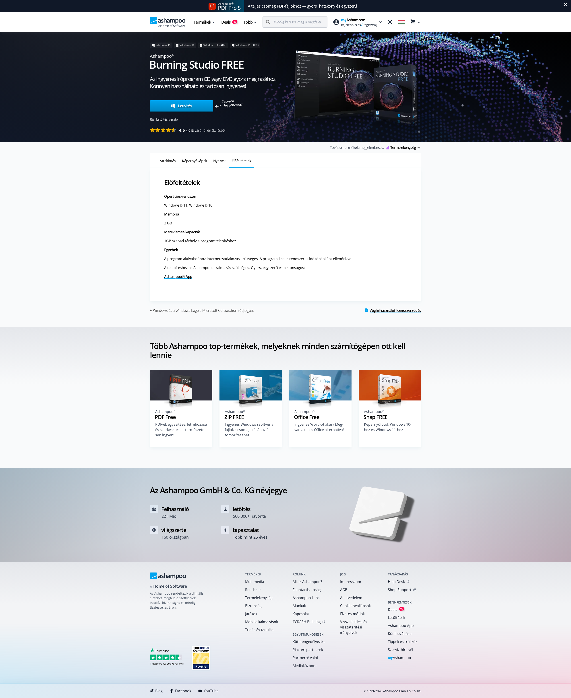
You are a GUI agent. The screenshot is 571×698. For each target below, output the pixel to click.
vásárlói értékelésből (202, 130)
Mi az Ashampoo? (307, 581)
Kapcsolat (301, 613)
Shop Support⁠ (399, 589)
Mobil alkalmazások (261, 621)
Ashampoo (399, 658)
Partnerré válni (305, 657)
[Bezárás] (565, 4)
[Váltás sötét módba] (390, 22)
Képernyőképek (194, 160)
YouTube (211, 690)
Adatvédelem (351, 597)
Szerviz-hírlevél (400, 649)
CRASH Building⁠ (306, 621)
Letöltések (396, 617)
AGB (343, 589)
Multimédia (254, 581)
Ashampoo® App (178, 276)
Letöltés (184, 106)
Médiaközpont (305, 665)
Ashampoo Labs (306, 597)
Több (248, 22)
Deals (228, 22)
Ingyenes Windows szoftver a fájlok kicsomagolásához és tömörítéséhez (249, 429)
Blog (159, 690)
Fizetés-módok (352, 613)
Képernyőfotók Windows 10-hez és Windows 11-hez (387, 427)
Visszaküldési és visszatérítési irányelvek (353, 627)
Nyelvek (219, 160)
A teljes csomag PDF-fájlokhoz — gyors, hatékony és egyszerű (302, 6)
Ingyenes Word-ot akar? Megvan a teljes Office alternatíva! (319, 427)
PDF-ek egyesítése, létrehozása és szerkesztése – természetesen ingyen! (181, 429)
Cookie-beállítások (355, 605)
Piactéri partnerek (308, 649)
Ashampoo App (401, 625)
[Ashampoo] (168, 575)
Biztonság (253, 605)
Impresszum (350, 581)
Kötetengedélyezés (309, 641)
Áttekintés (168, 160)
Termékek (202, 22)
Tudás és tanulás (259, 629)
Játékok (251, 613)
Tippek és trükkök (402, 641)
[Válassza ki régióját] (401, 22)
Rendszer (253, 589)
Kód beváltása (400, 633)
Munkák (299, 605)
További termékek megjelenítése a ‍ (373, 147)
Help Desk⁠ (396, 581)
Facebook (183, 690)
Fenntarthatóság (307, 589)
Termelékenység (259, 597)
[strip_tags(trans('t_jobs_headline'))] (201, 657)
